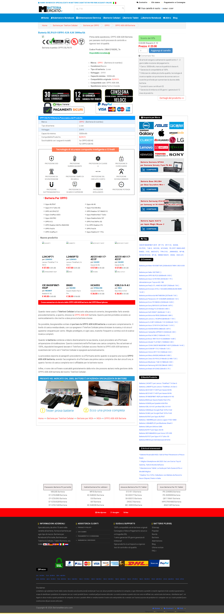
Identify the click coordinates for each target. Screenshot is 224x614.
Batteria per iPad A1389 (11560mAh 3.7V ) (154, 335)
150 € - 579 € (179, 579)
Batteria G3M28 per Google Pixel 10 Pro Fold (155, 410)
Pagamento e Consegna (174, 2)
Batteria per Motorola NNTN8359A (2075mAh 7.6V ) (158, 295)
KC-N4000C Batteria (95, 495)
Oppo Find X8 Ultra (94, 208)
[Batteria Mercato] (53, 9)
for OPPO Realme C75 (95, 225)
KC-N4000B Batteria (95, 505)
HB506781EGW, (145, 255)
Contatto (142, 2)
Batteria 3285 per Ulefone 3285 (150, 427)
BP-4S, (154, 255)
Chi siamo (155, 2)
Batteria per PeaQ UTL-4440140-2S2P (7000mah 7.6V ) (159, 285)
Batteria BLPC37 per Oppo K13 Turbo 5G (154, 436)
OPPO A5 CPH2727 (52, 211)
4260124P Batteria (171, 505)
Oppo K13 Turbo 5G (52, 208)
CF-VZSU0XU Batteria (58, 498)
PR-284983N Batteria (171, 495)
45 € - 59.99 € (40, 579)
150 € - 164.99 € (120, 579)
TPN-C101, (164, 252)
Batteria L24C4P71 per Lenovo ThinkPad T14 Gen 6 (158, 383)
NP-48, (182, 252)
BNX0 (69, 285)
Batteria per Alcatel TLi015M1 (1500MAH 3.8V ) (156, 342)
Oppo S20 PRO (50, 218)
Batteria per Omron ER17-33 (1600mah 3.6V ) (155, 352)
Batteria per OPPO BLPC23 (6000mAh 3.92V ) (155, 275)
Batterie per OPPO (91, 25)
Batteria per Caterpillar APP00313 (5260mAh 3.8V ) (157, 332)
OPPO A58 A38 (82, 315)
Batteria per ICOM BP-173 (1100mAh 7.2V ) (154, 349)
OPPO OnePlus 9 (51, 232)
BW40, (172, 255)
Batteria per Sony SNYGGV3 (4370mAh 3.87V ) (156, 305)
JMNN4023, (173, 252)
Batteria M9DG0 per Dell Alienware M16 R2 (154, 440)
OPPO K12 (49, 222)
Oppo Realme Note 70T (95, 218)
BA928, (175, 245)
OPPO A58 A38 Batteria (125, 25)
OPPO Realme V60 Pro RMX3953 (57, 225)
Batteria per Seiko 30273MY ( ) (150, 272)
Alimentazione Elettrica (89, 18)
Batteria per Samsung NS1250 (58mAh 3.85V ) (156, 365)
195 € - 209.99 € (156, 579)
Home (46, 18)
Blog (175, 18)
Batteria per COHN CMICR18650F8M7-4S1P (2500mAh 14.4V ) (161, 345)
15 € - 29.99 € (50, 575)
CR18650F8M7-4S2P (51, 286)
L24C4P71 (48, 256)
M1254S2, (164, 248)
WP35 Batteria (96, 492)
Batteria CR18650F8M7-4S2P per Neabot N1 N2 (156, 397)
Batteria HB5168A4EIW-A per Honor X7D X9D (155, 433)
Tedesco (170, 611)
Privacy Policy (84, 527)
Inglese (160, 611)
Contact (170, 608)
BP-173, (161, 245)
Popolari (155, 531)
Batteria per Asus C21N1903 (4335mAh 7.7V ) (156, 279)
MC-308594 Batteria (133, 505)
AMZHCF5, (155, 252)
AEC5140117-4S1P (98, 258)
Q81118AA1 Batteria (171, 498)
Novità (154, 534)
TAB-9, (149, 248)
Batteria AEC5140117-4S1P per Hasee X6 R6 (155, 390)
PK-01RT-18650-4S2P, (177, 248)
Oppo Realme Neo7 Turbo (96, 215)
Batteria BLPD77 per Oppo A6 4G (151, 430)
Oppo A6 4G (91, 204)
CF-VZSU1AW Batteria (58, 505)
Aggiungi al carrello (161, 50)
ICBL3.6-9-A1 (122, 285)
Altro (168, 18)
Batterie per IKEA (85, 418)
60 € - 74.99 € (51, 579)
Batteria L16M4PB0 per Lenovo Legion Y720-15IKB (157, 420)
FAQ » (154, 551)
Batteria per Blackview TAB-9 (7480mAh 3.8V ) (156, 362)
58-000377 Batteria (133, 495)
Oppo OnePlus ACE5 (52, 215)
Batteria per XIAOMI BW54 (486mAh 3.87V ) (155, 329)
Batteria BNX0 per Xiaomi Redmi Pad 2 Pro (154, 400)
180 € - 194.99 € (144, 579)
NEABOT (48, 291)
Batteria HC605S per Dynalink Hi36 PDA (153, 403)
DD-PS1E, (142, 248)
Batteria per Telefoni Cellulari (65, 25)
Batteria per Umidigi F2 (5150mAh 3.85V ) (154, 309)
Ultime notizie (157, 547)
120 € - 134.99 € (96, 579)
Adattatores (157, 541)
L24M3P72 (72, 256)
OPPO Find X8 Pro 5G (94, 222)
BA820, (141, 252)
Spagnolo (149, 611)
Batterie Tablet (131, 18)
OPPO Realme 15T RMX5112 (97, 211)
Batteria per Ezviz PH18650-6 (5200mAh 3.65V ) (156, 302)
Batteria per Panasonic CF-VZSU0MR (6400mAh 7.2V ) (159, 299)
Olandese (181, 611)
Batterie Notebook (152, 18)
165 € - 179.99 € (132, 579)
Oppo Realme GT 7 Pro (95, 232)
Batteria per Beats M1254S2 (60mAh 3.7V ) (154, 369)
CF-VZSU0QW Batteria (57, 502)
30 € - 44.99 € (60, 575)
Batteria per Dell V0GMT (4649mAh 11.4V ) (154, 312)
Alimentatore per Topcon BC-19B (151, 282)
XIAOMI (72, 288)
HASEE (96, 262)
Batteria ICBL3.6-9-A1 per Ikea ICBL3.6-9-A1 (155, 407)
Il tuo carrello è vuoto (150, 8)
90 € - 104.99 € (72, 579)
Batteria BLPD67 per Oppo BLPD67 (152, 417)
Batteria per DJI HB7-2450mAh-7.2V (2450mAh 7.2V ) (158, 322)
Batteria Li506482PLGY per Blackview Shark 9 (155, 423)
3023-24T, (180, 255)
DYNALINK (98, 288)
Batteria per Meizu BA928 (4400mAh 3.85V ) (155, 355)
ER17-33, (168, 245)
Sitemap (155, 527)
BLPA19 (115, 79)
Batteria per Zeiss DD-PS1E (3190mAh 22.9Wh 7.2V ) (158, 359)
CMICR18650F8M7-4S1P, (148, 245)
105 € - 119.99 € (84, 579)
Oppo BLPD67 (50, 204)
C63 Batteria (95, 498)
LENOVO (48, 259)
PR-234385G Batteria (171, 492)
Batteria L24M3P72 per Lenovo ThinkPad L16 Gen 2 (158, 387)
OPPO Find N (50, 229)
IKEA (120, 288)
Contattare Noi (148, 56)
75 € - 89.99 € (61, 579)
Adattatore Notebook (63, 18)
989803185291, (163, 255)
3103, (148, 252)
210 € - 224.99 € (168, 579)
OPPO (107, 25)
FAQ (181, 608)
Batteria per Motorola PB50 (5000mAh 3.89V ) (156, 315)
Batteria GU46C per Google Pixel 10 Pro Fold (155, 413)
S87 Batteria (95, 502)
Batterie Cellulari (112, 18)
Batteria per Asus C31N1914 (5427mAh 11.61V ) (156, 325)
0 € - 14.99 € (40, 575)
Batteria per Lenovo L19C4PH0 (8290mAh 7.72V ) (157, 319)
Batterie (155, 537)
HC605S (95, 285)
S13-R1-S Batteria (133, 492)
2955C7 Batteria (133, 502)
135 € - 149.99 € (108, 579)
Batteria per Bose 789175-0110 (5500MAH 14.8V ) (157, 339)
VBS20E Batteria (58, 492)
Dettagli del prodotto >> (172, 98)
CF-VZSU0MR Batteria (58, 495)
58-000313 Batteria (133, 498)
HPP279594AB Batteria (171, 502)
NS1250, (156, 248)
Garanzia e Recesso (86, 540)
